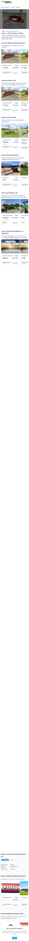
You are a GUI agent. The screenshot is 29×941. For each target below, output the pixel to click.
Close (14, 938)
